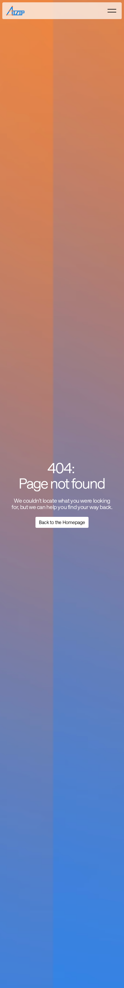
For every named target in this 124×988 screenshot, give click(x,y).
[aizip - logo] (17, 10)
